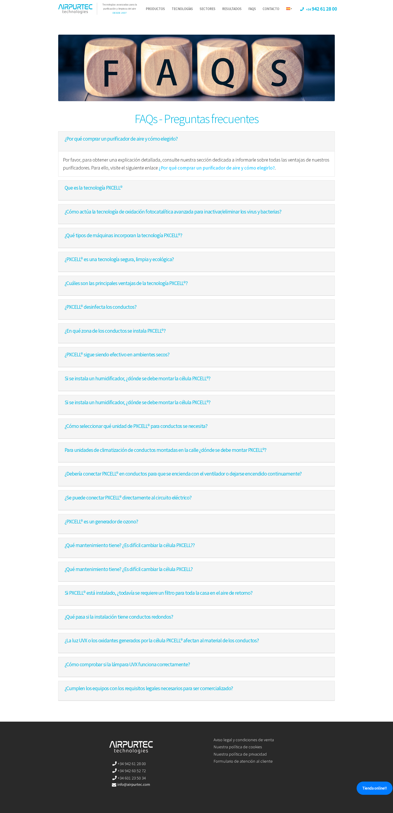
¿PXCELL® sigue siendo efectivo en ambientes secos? (117, 354)
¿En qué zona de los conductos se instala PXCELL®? (115, 330)
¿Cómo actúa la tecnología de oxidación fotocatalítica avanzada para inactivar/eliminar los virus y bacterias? (173, 211)
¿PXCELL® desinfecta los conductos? (100, 307)
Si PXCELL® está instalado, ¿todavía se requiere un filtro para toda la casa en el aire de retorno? (158, 592)
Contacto (271, 9)
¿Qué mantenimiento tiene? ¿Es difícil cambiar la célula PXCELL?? (130, 545)
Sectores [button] (207, 9)
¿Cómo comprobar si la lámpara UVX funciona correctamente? (127, 664)
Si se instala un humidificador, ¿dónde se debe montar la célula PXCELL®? (138, 378)
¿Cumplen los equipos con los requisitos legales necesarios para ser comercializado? (149, 688)
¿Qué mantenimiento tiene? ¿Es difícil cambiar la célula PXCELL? (129, 569)
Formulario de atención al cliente (243, 761)
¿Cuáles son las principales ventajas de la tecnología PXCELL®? (126, 283)
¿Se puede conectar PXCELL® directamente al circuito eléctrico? (128, 497)
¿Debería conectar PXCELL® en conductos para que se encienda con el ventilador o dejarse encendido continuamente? (183, 473)
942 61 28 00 (321, 9)
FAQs (252, 9)
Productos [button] (155, 9)
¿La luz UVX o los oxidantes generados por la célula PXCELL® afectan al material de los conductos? (162, 640)
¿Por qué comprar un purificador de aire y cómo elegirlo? (121, 138)
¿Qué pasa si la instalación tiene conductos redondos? (119, 616)
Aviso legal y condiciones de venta (244, 739)
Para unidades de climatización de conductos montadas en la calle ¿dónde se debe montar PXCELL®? (166, 450)
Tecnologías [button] (182, 9)
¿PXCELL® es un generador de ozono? (101, 521)
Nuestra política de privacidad (240, 754)
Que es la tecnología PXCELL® (93, 187)
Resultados (232, 9)
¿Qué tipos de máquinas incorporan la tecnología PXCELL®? (123, 235)
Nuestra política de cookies (238, 746)
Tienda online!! (374, 788)
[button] (289, 9)
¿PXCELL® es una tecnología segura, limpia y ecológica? (119, 259)
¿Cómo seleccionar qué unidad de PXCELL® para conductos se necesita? (136, 426)
